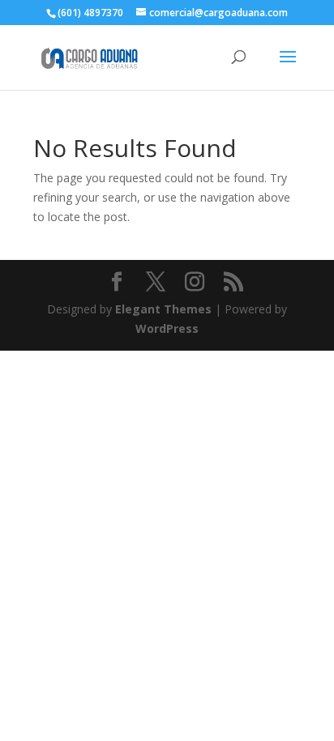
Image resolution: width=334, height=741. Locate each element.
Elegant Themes (163, 309)
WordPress (167, 328)
